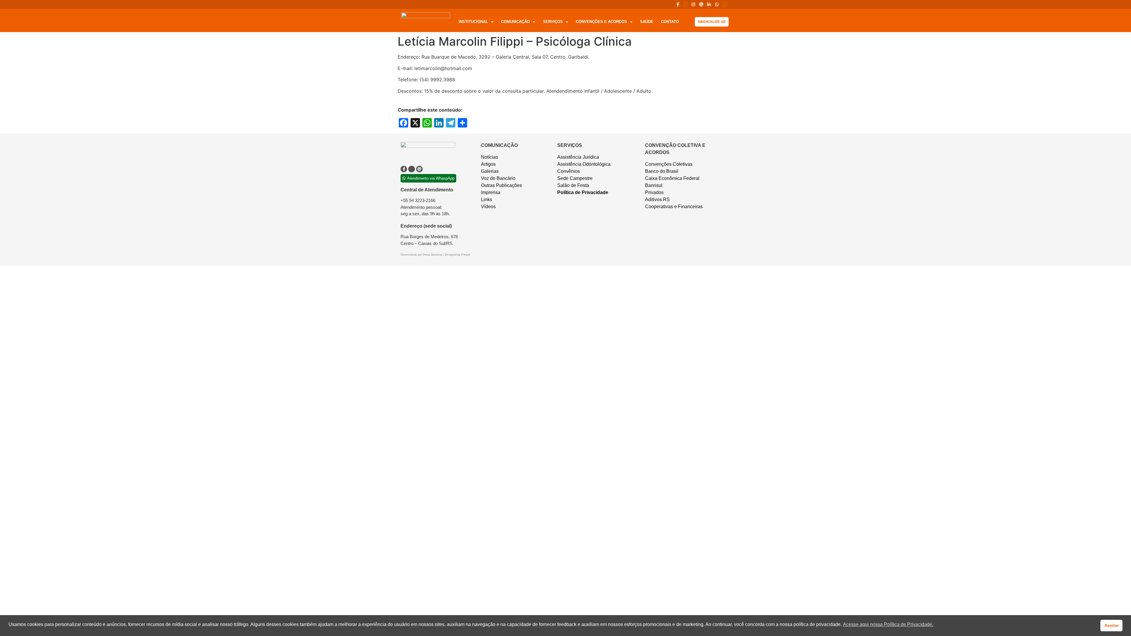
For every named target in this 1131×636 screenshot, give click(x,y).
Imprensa (490, 192)
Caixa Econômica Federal (672, 178)
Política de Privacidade (582, 192)
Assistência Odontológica (584, 164)
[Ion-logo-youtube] (724, 4)
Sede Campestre (575, 178)
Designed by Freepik (457, 254)
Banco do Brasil (661, 171)
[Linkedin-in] (709, 4)
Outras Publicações (501, 185)
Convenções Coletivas (668, 164)
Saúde (646, 21)
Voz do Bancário (498, 178)
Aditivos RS (657, 199)
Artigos (488, 164)
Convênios (568, 171)
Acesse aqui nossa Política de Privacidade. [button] (888, 624)
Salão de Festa (573, 185)
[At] (701, 4)
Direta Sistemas (433, 254)
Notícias (489, 157)
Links (486, 199)
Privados (654, 192)
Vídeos (488, 206)
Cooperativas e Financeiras (674, 206)
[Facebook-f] (677, 4)
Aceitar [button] (1111, 625)
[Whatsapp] (716, 4)
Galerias (490, 171)
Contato (670, 21)
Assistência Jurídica (578, 157)
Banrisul (653, 185)
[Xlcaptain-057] (685, 4)
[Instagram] (693, 4)
